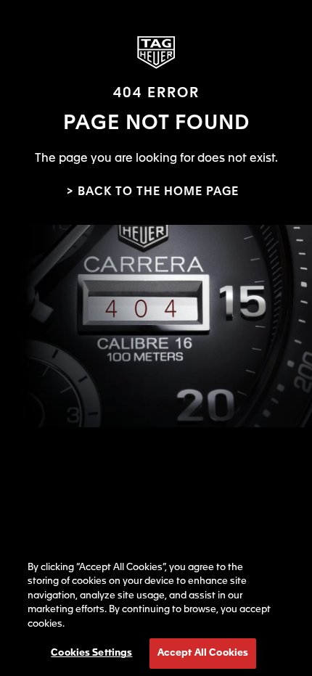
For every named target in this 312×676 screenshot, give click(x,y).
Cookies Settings (91, 653)
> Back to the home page (152, 192)
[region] (156, 611)
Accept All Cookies (202, 653)
